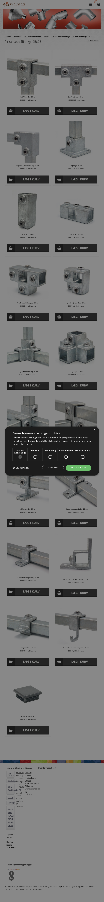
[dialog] (52, 450)
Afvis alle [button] (52, 467)
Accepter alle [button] (78, 467)
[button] (21, 467)
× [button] (94, 430)
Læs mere (30, 444)
